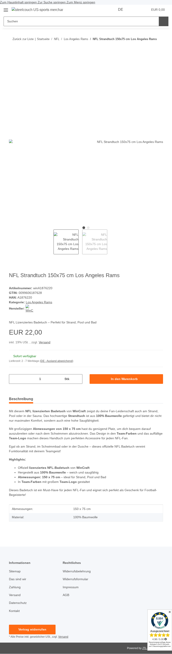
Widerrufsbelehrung (77, 571)
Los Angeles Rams (39, 302)
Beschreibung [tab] (21, 399)
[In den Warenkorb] (12, 62)
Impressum (71, 587)
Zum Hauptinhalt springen (19, 2)
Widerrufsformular (75, 579)
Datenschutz (18, 603)
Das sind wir (17, 579)
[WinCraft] (29, 308)
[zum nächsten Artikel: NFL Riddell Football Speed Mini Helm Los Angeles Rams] (148, 48)
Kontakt (14, 611)
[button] (135, 9)
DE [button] (120, 9)
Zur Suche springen (52, 2)
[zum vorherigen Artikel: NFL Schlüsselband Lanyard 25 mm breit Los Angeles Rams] (158, 48)
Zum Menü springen (81, 2)
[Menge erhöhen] (77, 379)
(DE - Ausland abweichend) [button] (56, 361)
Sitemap (15, 571)
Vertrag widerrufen (32, 629)
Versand (44, 342)
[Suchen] (163, 21)
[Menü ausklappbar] (6, 8)
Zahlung (15, 587)
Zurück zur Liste (23, 39)
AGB (66, 595)
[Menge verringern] (14, 379)
